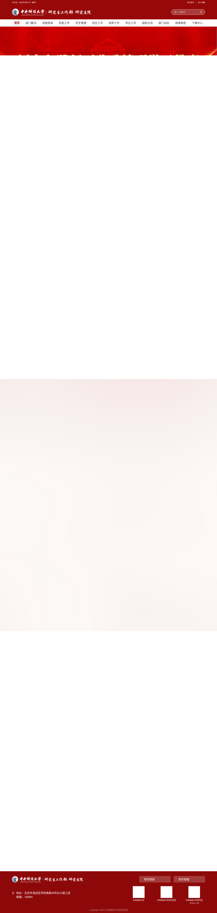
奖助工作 (64, 23)
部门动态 (164, 23)
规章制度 (180, 23)
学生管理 (80, 23)
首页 (17, 22)
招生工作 (97, 23)
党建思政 (47, 23)
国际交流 (147, 23)
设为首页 (190, 2)
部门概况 (31, 23)
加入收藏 (201, 2)
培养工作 (114, 23)
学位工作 (130, 23)
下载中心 (197, 23)
